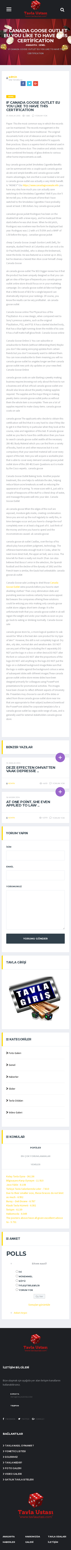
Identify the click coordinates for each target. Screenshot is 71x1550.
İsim (8, 847)
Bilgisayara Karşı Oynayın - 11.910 (24, 1180)
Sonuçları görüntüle (39, 1304)
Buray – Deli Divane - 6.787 (20, 1201)
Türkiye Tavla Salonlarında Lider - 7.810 (27, 1189)
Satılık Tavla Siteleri (19, 1479)
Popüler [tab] (35, 1147)
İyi (20, 1272)
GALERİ (29, 1542)
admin (13, 76)
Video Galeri (15, 1112)
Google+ (40, 1419)
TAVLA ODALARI (57, 1536)
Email (9, 866)
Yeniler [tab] (35, 1164)
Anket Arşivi (20, 1312)
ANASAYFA (9, 1536)
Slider (11, 1088)
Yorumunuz (14, 886)
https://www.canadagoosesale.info (41, 185)
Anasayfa (31, 45)
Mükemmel (26, 1276)
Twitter (25, 1419)
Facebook (10, 1419)
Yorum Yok (26, 1290)
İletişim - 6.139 (14, 1209)
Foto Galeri (14, 1053)
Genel (42, 45)
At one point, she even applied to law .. (28, 803)
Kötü (22, 1281)
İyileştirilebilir (29, 1285)
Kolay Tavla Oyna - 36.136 (20, 1176)
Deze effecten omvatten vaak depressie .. (30, 769)
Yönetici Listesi (15, 1451)
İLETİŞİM (53, 1542)
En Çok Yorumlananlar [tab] (35, 1156)
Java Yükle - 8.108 (16, 1184)
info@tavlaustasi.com (21, 1397)
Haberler (13, 1076)
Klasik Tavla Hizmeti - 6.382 (21, 1205)
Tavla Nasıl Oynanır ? (19, 1445)
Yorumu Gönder (35, 938)
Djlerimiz (11, 1457)
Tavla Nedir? (13, 1462)
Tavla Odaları (15, 1100)
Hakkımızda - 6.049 (16, 1213)
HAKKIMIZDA (32, 1536)
